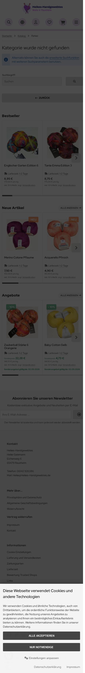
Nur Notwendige (41, 647)
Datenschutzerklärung (47, 667)
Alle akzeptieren (41, 635)
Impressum (73, 667)
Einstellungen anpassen (43, 658)
